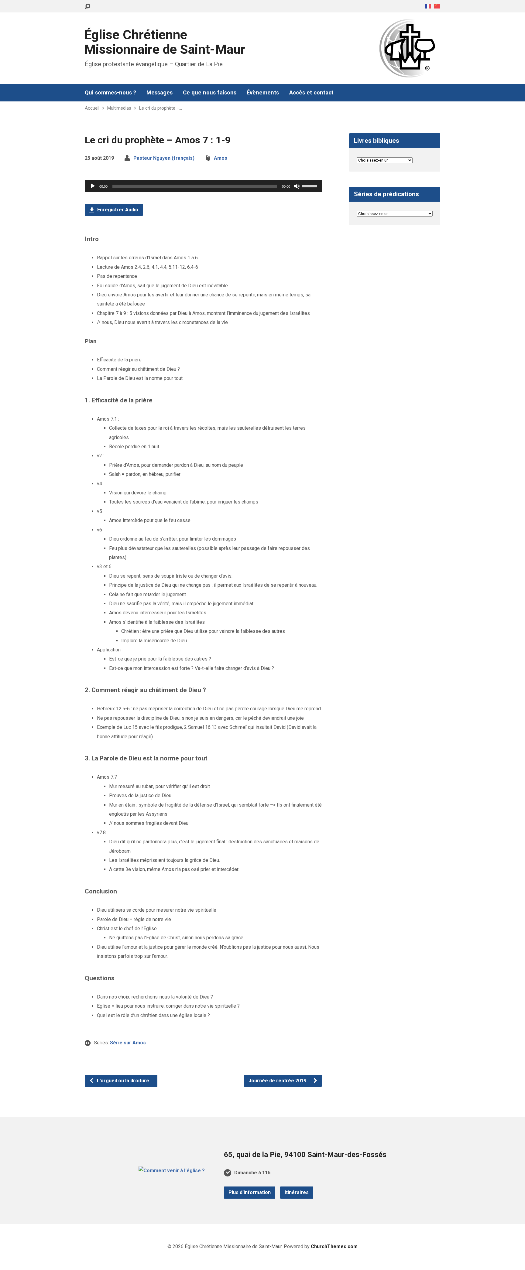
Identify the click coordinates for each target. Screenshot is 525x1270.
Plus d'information (249, 1192)
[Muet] (297, 186)
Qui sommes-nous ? (110, 92)
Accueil (92, 108)
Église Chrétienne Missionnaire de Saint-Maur (164, 42)
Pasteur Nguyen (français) (163, 158)
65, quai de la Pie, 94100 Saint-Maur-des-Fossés (305, 1154)
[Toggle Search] (87, 7)
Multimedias (119, 108)
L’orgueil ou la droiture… (124, 1081)
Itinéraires (297, 1192)
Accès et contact (311, 92)
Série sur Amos (128, 1043)
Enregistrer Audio (117, 210)
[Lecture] (93, 186)
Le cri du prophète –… (160, 108)
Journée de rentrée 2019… (280, 1081)
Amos (220, 158)
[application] (203, 186)
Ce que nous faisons (209, 92)
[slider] (310, 185)
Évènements (263, 92)
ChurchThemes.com (334, 1246)
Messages (159, 92)
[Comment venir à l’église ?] (172, 1170)
